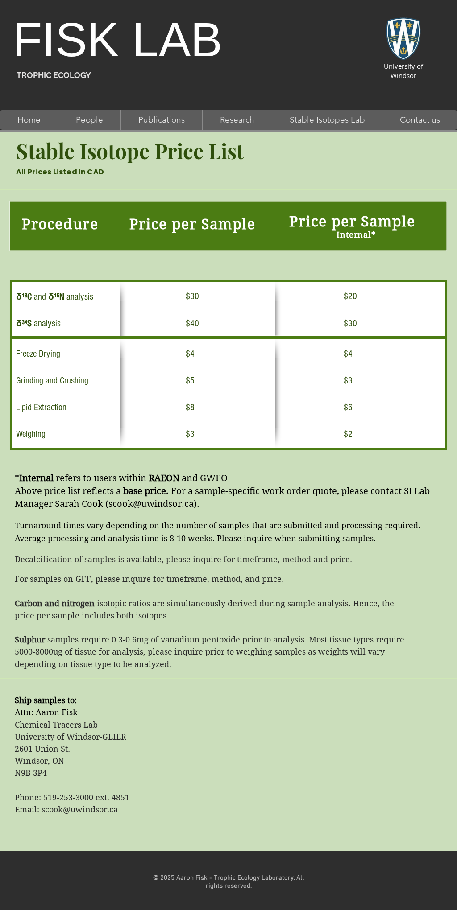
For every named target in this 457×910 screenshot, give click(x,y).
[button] (89, 120)
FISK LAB (117, 39)
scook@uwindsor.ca (151, 504)
